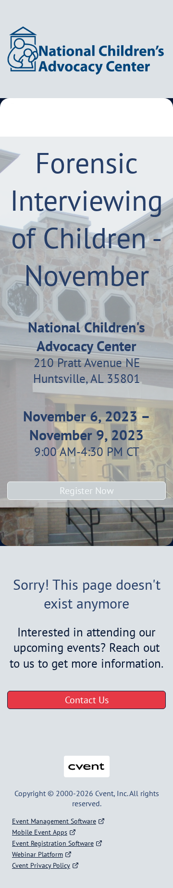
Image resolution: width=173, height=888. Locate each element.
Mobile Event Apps (39, 832)
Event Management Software (54, 821)
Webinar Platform (37, 854)
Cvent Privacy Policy (41, 865)
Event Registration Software (53, 843)
